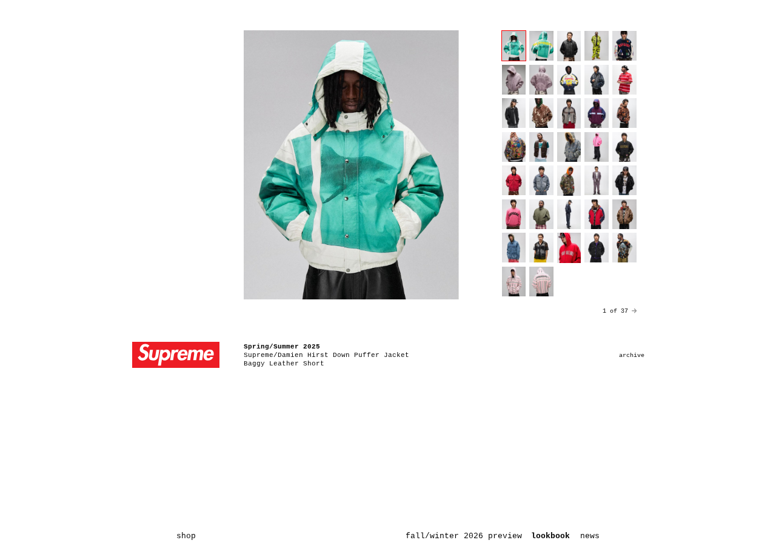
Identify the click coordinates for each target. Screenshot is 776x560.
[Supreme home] (175, 356)
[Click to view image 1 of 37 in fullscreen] (351, 164)
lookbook (550, 536)
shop (186, 536)
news (590, 536)
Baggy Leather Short (284, 363)
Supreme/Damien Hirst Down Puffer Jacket (326, 355)
